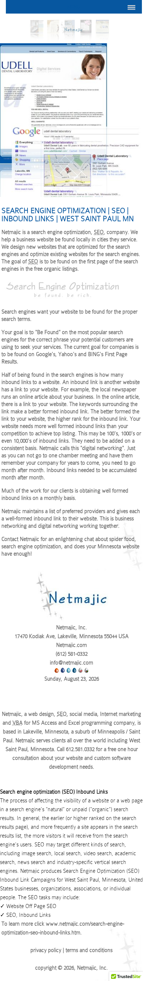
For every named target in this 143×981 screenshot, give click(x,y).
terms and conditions (89, 950)
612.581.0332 (80, 749)
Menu (73, 7)
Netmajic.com (71, 645)
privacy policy (45, 950)
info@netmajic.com (71, 663)
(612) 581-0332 (72, 654)
